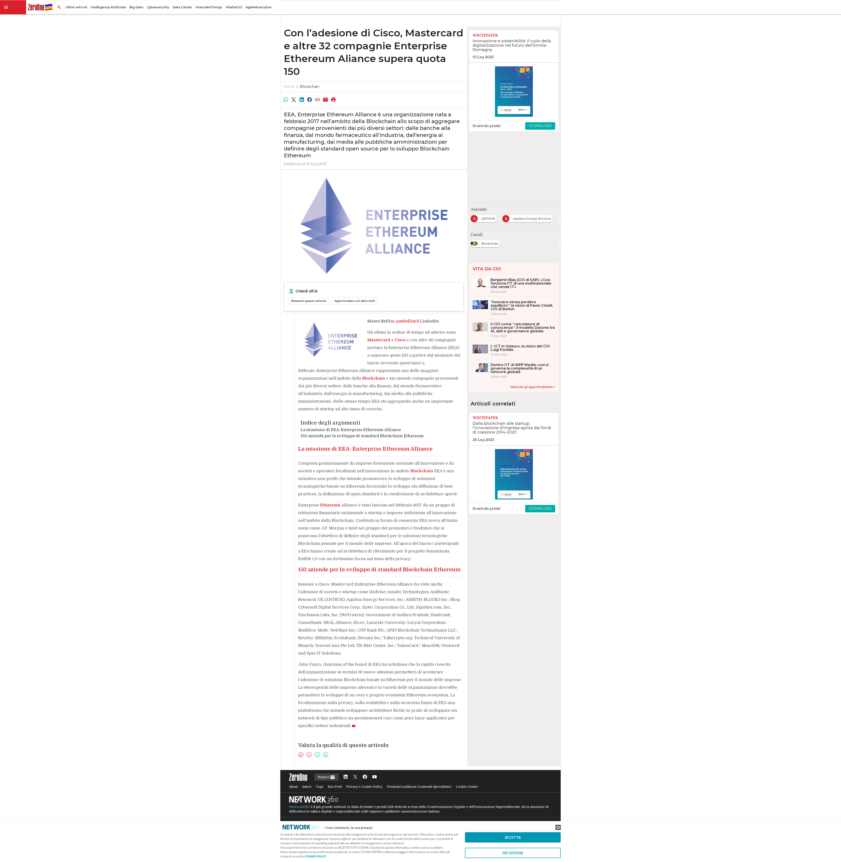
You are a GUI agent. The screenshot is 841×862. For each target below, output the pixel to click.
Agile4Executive (258, 7)
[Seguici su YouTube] (374, 777)
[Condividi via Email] (325, 99)
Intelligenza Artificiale (108, 7)
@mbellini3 (407, 321)
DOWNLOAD (540, 126)
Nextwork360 (299, 807)
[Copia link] (317, 99)
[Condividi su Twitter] (293, 99)
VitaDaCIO (234, 7)
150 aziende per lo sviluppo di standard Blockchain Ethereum (362, 436)
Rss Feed (335, 786)
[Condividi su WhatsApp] (285, 99)
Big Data (136, 7)
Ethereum (330, 505)
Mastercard (378, 340)
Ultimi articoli (76, 7)
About (293, 786)
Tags (319, 786)
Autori (306, 786)
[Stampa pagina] (333, 99)
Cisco (400, 340)
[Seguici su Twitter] (355, 777)
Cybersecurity (158, 7)
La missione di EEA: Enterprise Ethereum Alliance (350, 430)
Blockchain (309, 87)
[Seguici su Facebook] (364, 777)
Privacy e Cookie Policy (364, 786)
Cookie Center (467, 786)
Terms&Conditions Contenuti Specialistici (419, 786)
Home (289, 87)
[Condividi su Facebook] (309, 99)
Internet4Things (209, 7)
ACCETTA (513, 837)
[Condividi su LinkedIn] (301, 99)
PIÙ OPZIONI (513, 853)
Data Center (182, 7)
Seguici (324, 777)
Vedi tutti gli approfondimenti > (532, 387)
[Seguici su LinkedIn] (345, 777)
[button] (13, 7)
